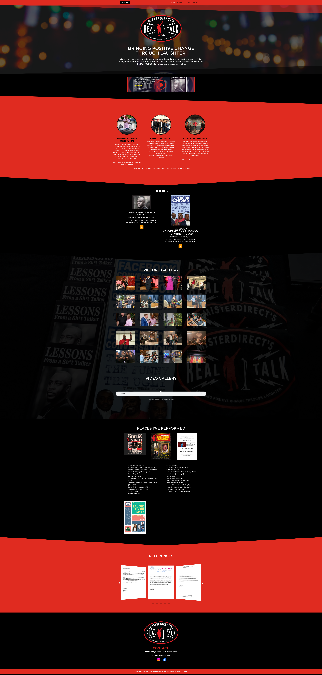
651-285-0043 (164, 655)
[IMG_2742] (125, 344)
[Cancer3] (125, 289)
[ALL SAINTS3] (149, 307)
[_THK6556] (125, 307)
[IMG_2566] (173, 362)
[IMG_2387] (149, 362)
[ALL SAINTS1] (196, 307)
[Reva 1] (196, 326)
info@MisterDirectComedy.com (164, 652)
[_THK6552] (173, 326)
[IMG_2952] (196, 344)
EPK (188, 2)
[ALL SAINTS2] (173, 307)
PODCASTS (181, 2)
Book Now (125, 2)
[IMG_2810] (149, 344)
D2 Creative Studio (181, 671)
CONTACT (195, 2)
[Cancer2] (173, 289)
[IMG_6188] (196, 289)
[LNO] (125, 326)
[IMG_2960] (125, 362)
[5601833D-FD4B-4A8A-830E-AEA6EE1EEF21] (196, 362)
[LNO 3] (149, 326)
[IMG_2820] (173, 344)
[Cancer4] (149, 289)
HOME (173, 2)
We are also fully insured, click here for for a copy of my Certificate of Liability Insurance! (161, 168)
